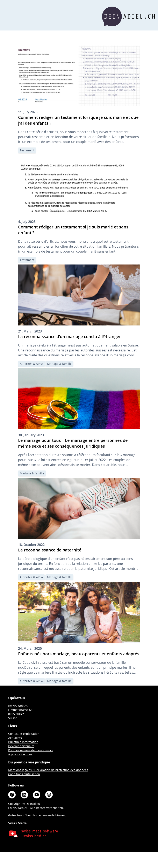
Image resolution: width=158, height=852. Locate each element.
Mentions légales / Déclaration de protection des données (48, 770)
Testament (27, 150)
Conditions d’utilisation (24, 774)
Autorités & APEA (31, 364)
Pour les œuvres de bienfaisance (30, 750)
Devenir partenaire (21, 746)
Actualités (15, 738)
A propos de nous (20, 754)
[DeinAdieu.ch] (128, 16)
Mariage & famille (59, 364)
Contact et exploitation (23, 734)
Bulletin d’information (23, 742)
